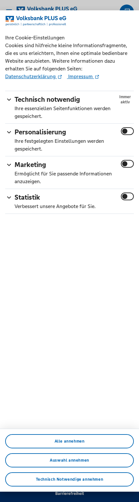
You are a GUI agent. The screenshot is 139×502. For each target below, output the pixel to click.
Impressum (80, 76)
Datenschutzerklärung (31, 76)
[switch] (127, 131)
